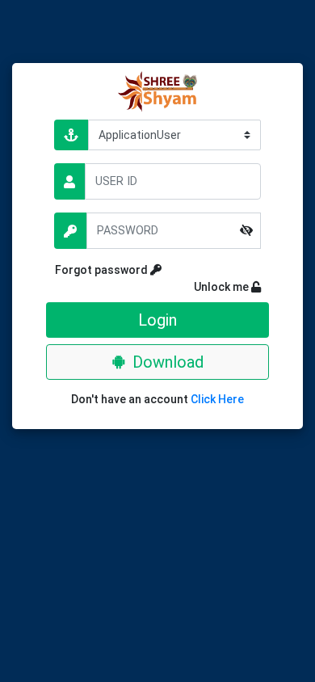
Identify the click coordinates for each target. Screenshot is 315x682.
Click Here (217, 399)
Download (168, 362)
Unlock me (210, 286)
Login (157, 320)
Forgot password (102, 269)
